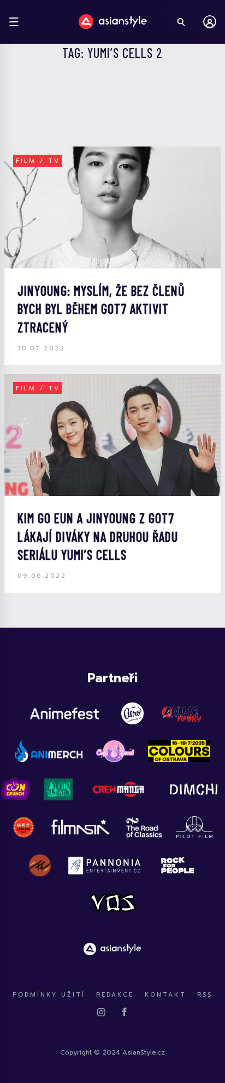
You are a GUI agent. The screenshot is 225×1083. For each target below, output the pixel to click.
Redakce (115, 994)
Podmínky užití (49, 994)
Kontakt (165, 994)
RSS (204, 994)
